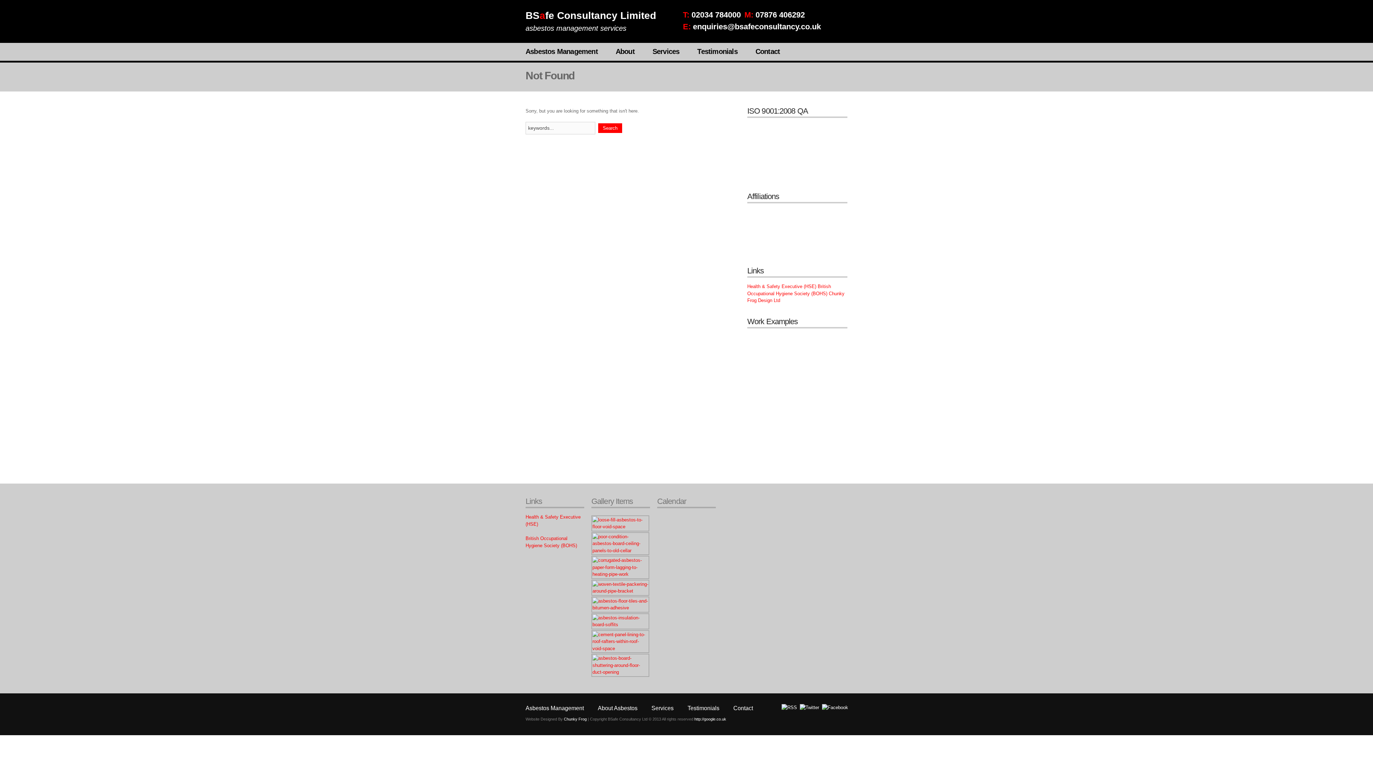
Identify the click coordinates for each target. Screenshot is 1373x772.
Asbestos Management (562, 51)
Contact (768, 51)
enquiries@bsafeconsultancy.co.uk (757, 26)
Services (666, 51)
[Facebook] (835, 707)
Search (610, 128)
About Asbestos (618, 708)
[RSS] (789, 707)
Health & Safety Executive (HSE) (781, 286)
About (625, 51)
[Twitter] (809, 707)
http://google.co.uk (710, 719)
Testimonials (717, 51)
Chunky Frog (575, 719)
